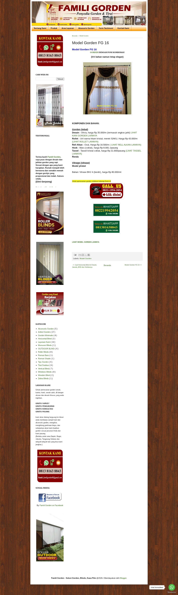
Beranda (107, 265)
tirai (37, 187)
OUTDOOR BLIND (46, 349)
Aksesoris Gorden (86, 28)
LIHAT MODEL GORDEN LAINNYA (85, 242)
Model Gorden (85, 258)
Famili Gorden (54, 148)
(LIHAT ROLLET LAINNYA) (85, 141)
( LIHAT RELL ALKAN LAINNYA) (125, 145)
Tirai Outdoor (44, 365)
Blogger (123, 578)
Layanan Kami (44, 342)
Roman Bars (43, 355)
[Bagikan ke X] (85, 255)
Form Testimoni (106, 28)
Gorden (94, 52)
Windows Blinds (45, 372)
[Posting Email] (75, 255)
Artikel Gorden (44, 332)
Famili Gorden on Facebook (51, 505)
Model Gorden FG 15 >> (133, 265)
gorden (53, 184)
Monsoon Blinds (45, 345)
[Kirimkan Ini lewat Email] (79, 255)
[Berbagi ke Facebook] (88, 255)
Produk (54, 28)
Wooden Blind (44, 375)
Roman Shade (44, 358)
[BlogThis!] (82, 255)
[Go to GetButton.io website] (172, 592)
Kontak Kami (123, 28)
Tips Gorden (43, 362)
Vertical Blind (44, 368)
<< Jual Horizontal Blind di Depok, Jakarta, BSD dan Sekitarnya (84, 266)
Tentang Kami (40, 28)
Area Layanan (68, 28)
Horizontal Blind (45, 338)
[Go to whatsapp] (171, 587)
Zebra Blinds (43, 378)
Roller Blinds (43, 352)
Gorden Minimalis (46, 335)
